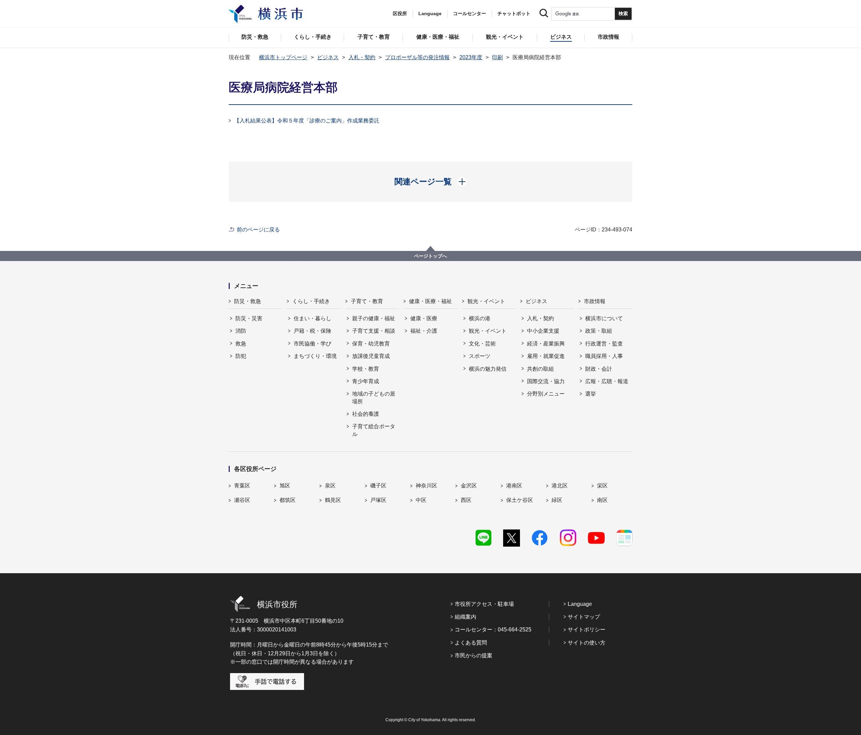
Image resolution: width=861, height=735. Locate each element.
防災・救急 (247, 301)
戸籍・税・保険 (312, 331)
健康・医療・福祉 (430, 301)
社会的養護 (365, 414)
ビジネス (328, 57)
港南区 (514, 485)
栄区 (602, 485)
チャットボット (513, 13)
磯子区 (378, 485)
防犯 (240, 356)
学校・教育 (365, 369)
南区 (602, 500)
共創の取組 (540, 369)
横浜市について (604, 318)
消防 (240, 331)
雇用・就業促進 (546, 356)
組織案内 (465, 617)
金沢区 (469, 485)
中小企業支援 (543, 331)
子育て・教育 (367, 301)
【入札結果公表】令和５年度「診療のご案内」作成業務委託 (306, 120)
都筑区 (287, 500)
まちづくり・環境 (315, 356)
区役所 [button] (400, 13)
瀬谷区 (242, 500)
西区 (466, 500)
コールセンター (469, 13)
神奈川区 (426, 485)
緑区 (557, 500)
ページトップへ (430, 256)
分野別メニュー (546, 394)
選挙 (590, 394)
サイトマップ (584, 617)
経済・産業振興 (546, 343)
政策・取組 (598, 331)
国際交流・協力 (546, 381)
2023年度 (470, 57)
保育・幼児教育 (371, 343)
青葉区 (242, 485)
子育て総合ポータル (373, 430)
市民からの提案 (473, 655)
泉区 (330, 485)
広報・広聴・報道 (606, 381)
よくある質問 (471, 643)
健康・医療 (423, 318)
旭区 (284, 485)
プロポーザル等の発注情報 (417, 57)
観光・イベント (486, 301)
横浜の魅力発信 (488, 369)
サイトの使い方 (586, 643)
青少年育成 (365, 381)
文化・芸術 (482, 343)
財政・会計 (598, 369)
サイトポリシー (586, 629)
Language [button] (430, 13)
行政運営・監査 (604, 343)
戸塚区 (378, 500)
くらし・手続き (311, 301)
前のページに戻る (258, 229)
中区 (421, 500)
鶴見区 (333, 500)
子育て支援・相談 (373, 331)
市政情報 (594, 301)
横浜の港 (479, 318)
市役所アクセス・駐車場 (484, 604)
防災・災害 (248, 318)
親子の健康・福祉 (373, 318)
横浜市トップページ (283, 57)
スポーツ (479, 356)
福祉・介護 (423, 331)
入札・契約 (361, 57)
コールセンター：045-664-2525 (493, 629)
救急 (240, 343)
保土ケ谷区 (519, 500)
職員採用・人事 (604, 356)
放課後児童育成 (371, 356)
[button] (431, 182)
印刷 (497, 57)
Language (580, 604)
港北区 (560, 485)
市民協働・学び (312, 343)
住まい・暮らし (312, 318)
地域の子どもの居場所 (373, 397)
